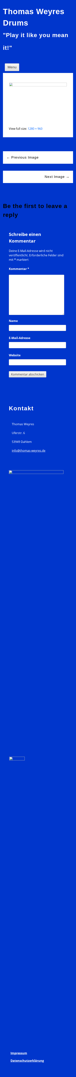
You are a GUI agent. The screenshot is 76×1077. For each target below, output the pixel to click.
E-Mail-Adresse (19, 338)
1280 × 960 (35, 129)
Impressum (19, 1053)
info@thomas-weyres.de (28, 451)
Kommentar (19, 269)
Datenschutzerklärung (27, 1061)
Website (14, 355)
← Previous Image (22, 157)
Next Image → (57, 177)
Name (13, 321)
